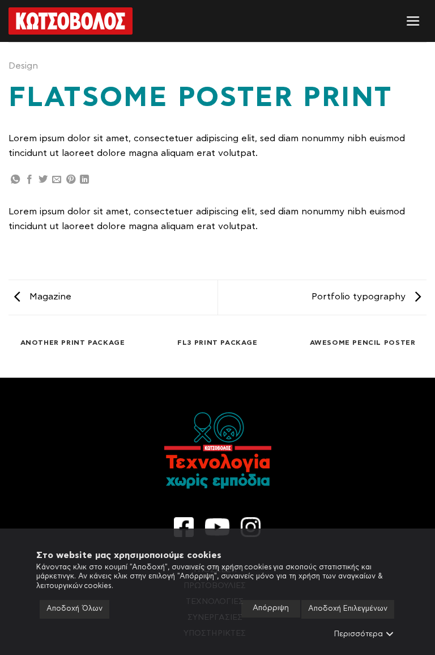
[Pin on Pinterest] (70, 180)
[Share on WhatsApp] (15, 180)
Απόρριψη (271, 608)
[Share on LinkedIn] (84, 180)
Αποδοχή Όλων (74, 608)
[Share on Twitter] (43, 180)
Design (23, 65)
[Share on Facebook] (29, 180)
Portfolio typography (360, 296)
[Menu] (413, 21)
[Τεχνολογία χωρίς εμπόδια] (70, 21)
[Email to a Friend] (56, 180)
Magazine (49, 296)
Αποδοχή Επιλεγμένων (347, 608)
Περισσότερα (358, 634)
